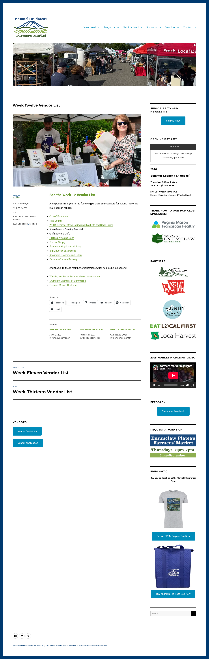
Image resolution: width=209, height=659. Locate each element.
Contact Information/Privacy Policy (61, 645)
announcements (21, 216)
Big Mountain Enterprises (62, 250)
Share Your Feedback (173, 411)
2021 (15, 224)
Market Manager (21, 203)
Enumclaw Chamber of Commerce (67, 280)
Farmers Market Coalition (63, 285)
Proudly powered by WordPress (93, 645)
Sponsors (152, 27)
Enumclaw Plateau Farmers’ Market (28, 645)
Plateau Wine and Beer (61, 237)
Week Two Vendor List (60, 329)
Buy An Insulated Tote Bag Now (173, 593)
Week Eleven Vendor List (91, 329)
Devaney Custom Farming (63, 259)
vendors (33, 224)
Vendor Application (28, 443)
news (32, 216)
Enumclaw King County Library (65, 246)
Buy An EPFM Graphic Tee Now (173, 536)
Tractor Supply (57, 242)
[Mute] (187, 385)
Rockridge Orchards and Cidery (65, 255)
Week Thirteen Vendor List (123, 329)
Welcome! (90, 27)
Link (15, 212)
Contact (188, 27)
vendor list (23, 224)
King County (55, 220)
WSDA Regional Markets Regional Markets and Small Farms (81, 225)
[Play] (154, 385)
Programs (109, 27)
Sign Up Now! (173, 120)
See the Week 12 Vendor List (72, 195)
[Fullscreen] (192, 385)
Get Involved (131, 27)
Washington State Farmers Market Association (74, 276)
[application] (173, 375)
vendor (16, 219)
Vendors (170, 27)
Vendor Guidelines (27, 431)
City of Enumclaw (58, 216)
